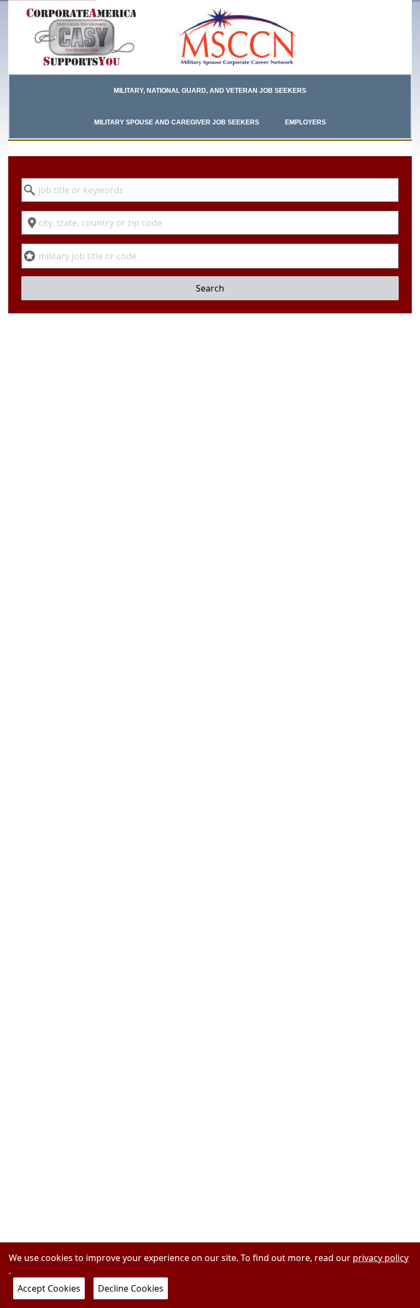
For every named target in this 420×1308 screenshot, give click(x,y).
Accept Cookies (49, 1288)
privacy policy (381, 1258)
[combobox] (209, 190)
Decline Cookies (131, 1288)
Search (210, 288)
